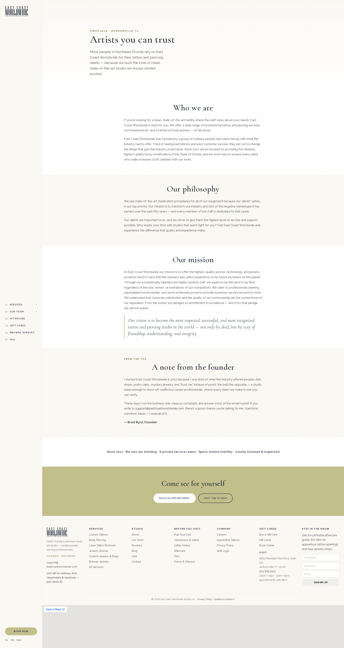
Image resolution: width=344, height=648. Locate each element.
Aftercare (15, 318)
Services (13, 304)
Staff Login (223, 550)
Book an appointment (174, 498)
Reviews (137, 545)
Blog (134, 550)
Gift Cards (15, 325)
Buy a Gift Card (268, 534)
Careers (221, 534)
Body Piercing (97, 539)
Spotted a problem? (224, 599)
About (135, 534)
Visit (134, 556)
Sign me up (321, 582)
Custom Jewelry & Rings (104, 556)
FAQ (10, 339)
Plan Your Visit (182, 534)
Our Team (14, 311)
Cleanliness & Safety (186, 539)
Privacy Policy (225, 545)
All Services (96, 566)
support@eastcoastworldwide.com (159, 408)
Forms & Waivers (184, 561)
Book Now (21, 631)
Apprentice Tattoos (228, 539)
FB (12, 640)
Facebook (53, 556)
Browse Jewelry (20, 332)
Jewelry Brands (98, 550)
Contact (136, 561)
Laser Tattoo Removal (102, 545)
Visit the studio (215, 498)
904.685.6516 (267, 571)
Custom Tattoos (98, 534)
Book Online (266, 545)
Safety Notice (182, 545)
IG (6, 640)
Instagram (68, 556)
